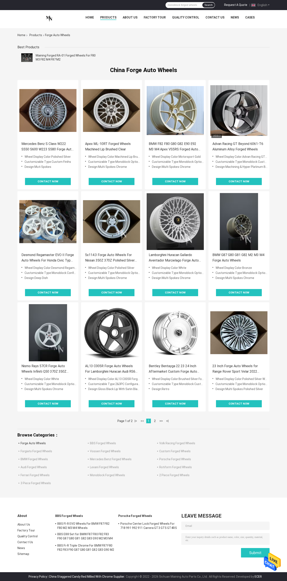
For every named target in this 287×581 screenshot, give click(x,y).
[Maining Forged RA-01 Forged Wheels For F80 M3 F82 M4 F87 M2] (27, 58)
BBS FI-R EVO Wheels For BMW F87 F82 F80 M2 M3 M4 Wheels (83, 526)
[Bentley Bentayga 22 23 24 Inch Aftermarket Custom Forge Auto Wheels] (175, 332)
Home (90, 17)
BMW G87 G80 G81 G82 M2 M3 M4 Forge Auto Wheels (238, 257)
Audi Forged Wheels (34, 467)
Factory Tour (155, 17)
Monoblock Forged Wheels (107, 475)
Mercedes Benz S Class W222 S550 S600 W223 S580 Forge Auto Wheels (47, 147)
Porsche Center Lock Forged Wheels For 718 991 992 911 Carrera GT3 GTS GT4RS (148, 526)
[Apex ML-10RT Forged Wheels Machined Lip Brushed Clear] (111, 110)
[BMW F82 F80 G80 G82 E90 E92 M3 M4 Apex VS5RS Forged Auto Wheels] (175, 110)
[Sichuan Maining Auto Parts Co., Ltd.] (49, 18)
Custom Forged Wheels (175, 451)
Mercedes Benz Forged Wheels (111, 459)
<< (142, 421)
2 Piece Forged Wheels (174, 475)
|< (136, 421)
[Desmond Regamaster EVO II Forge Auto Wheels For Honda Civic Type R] (47, 221)
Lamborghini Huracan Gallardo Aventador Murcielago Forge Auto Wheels (174, 258)
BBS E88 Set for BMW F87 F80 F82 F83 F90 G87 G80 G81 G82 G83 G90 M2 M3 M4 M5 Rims (85, 536)
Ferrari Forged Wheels (35, 475)
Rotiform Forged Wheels (175, 467)
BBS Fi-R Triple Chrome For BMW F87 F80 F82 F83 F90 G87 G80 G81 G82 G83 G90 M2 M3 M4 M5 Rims (85, 548)
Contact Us (214, 17)
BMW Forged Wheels (34, 459)
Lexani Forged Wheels (104, 467)
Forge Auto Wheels (33, 443)
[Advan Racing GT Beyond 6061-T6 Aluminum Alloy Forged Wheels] (238, 110)
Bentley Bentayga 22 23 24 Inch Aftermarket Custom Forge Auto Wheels (173, 369)
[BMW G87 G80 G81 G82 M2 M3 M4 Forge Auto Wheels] (238, 221)
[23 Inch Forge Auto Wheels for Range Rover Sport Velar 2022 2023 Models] (238, 332)
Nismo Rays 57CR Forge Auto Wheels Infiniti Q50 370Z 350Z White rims (43, 369)
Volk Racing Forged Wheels (177, 443)
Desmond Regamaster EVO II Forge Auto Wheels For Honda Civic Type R (47, 258)
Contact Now (48, 181)
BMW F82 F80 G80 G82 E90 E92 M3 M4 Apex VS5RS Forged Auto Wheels (173, 147)
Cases (250, 17)
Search (208, 5)
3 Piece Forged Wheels (36, 483)
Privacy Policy (38, 576)
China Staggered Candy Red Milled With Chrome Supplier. (87, 576)
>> (161, 421)
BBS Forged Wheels (103, 443)
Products (108, 17)
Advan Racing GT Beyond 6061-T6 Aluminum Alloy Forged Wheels (237, 146)
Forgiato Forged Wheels (36, 451)
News (235, 17)
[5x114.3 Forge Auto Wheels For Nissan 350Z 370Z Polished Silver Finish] (111, 221)
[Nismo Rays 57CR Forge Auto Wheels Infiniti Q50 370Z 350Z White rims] (47, 332)
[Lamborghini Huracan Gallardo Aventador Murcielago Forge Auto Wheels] (175, 221)
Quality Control (185, 17)
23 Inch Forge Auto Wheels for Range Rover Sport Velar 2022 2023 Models (235, 369)
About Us (130, 17)
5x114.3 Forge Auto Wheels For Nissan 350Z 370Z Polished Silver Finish (110, 258)
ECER (258, 576)
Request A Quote (235, 5)
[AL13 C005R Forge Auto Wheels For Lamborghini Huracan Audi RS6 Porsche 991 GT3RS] (111, 332)
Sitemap (23, 554)
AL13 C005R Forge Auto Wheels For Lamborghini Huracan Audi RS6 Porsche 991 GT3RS (110, 369)
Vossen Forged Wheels (105, 451)
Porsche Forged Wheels (175, 459)
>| (167, 421)
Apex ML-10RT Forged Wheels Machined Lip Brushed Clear (108, 146)
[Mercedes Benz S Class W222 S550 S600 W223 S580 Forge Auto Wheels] (47, 110)
